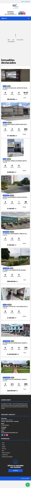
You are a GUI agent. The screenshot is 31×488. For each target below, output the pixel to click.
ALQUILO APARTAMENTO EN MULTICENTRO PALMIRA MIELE (15, 197)
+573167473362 (11, 14)
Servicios (4, 448)
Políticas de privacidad (7, 456)
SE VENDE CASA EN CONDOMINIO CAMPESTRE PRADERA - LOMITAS (15, 379)
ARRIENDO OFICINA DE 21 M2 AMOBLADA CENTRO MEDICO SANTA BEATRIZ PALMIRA (15, 306)
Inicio (3, 442)
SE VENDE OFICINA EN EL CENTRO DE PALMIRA (15, 88)
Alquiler (3, 446)
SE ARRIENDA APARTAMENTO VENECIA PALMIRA (15, 233)
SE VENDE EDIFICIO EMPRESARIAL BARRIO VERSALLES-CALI (15, 343)
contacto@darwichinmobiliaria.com (9, 432)
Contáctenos (5, 454)
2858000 (11, 13)
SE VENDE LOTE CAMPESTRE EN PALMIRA (14, 270)
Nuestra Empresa (6, 452)
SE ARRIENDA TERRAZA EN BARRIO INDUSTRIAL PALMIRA (15, 161)
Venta (3, 444)
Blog (3, 450)
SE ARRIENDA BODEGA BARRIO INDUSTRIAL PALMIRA (15, 124)
